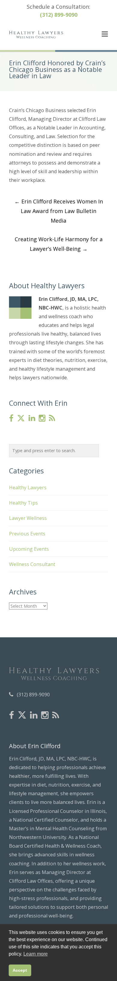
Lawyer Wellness (28, 518)
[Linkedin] (31, 418)
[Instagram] (42, 418)
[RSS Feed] (52, 418)
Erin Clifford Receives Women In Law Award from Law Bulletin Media (58, 211)
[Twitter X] (21, 418)
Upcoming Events (29, 549)
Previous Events (27, 533)
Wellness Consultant (32, 564)
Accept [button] (20, 970)
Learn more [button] (35, 953)
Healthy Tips (23, 502)
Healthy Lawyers (27, 487)
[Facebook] (11, 418)
